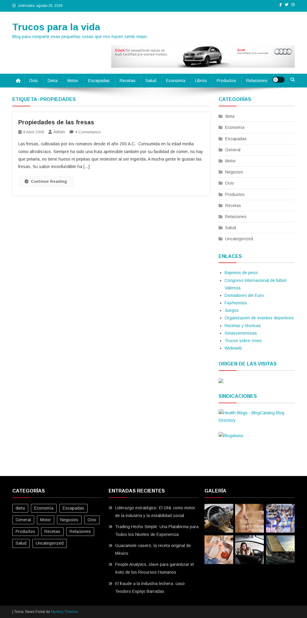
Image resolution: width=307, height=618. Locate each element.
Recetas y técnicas (243, 325)
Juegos (232, 310)
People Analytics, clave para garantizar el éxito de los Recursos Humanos (154, 568)
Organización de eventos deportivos (259, 317)
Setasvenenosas (241, 333)
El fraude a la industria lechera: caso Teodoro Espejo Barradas (150, 587)
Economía (175, 80)
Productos (226, 80)
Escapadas (99, 80)
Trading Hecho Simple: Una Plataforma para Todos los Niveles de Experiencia (156, 530)
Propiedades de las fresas (56, 122)
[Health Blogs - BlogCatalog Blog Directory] (257, 416)
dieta (53, 80)
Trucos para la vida (56, 27)
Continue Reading (49, 181)
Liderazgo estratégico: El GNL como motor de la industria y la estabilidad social (155, 511)
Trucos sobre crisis (243, 340)
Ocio (33, 80)
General (232, 149)
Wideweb (233, 348)
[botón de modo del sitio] (279, 80)
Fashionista (236, 302)
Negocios (234, 172)
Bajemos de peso (241, 272)
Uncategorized (239, 238)
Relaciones (256, 80)
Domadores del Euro (244, 295)
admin (59, 131)
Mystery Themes (64, 612)
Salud (150, 80)
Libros (201, 80)
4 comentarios (88, 132)
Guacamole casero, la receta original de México (153, 549)
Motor (72, 80)
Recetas (128, 80)
